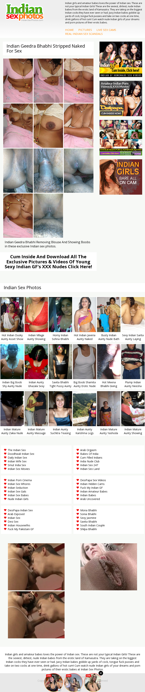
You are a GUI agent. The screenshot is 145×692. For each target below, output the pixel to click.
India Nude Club (89, 461)
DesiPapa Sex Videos (93, 480)
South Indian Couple (92, 525)
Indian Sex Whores (19, 484)
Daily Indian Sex (17, 457)
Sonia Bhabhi (88, 514)
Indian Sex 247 (89, 465)
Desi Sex (13, 521)
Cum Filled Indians (91, 457)
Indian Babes (88, 495)
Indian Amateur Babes (93, 491)
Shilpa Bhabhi (88, 529)
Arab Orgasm (88, 450)
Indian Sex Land (89, 469)
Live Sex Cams (106, 30)
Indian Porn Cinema (20, 480)
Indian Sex (14, 518)
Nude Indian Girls (18, 499)
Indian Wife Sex (17, 461)
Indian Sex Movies (19, 469)
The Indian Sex (17, 450)
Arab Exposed (16, 514)
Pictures (85, 30)
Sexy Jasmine (88, 518)
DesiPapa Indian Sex (20, 510)
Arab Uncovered (90, 499)
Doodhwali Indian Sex (21, 454)
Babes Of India (89, 454)
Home (69, 30)
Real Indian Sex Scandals (84, 34)
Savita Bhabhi (88, 521)
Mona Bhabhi (88, 510)
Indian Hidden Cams (92, 484)
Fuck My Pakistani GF (21, 529)
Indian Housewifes (19, 525)
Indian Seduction (18, 487)
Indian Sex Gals (17, 491)
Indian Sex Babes (18, 495)
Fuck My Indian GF (91, 487)
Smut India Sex (17, 465)
